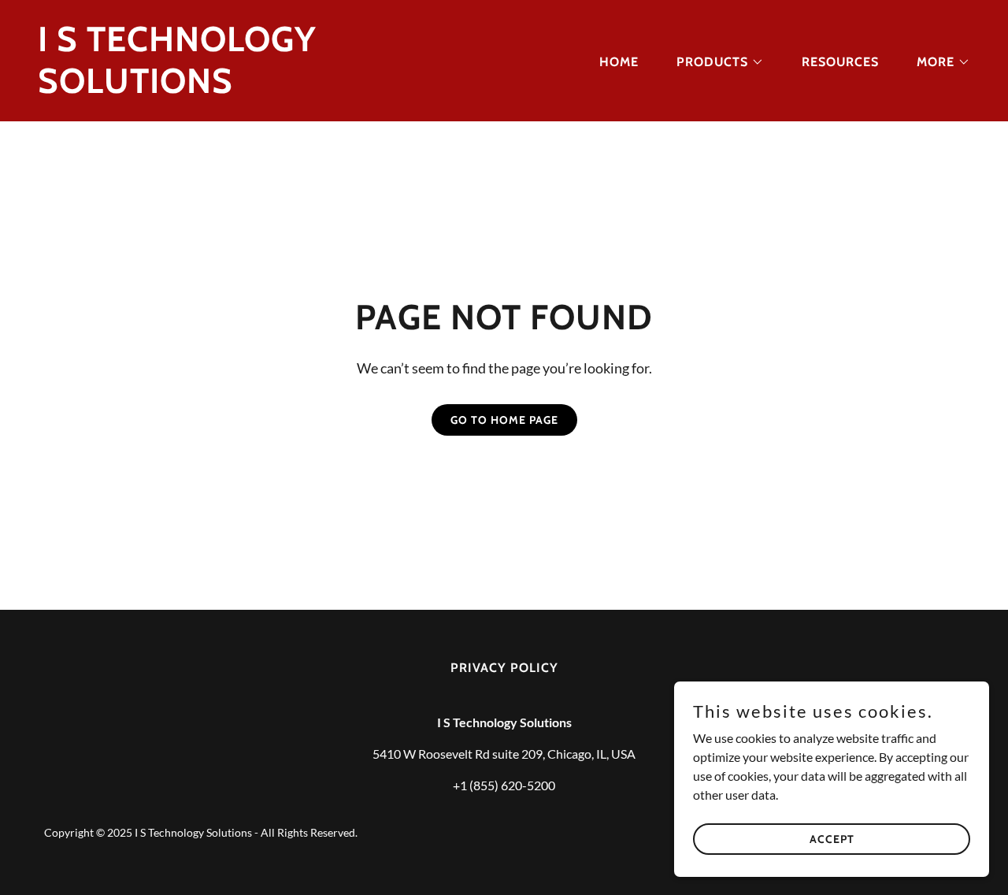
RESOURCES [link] (840, 61)
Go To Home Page (504, 420)
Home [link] (619, 61)
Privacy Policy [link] (504, 667)
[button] (714, 62)
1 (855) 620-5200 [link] (507, 785)
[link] (264, 87)
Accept (832, 838)
